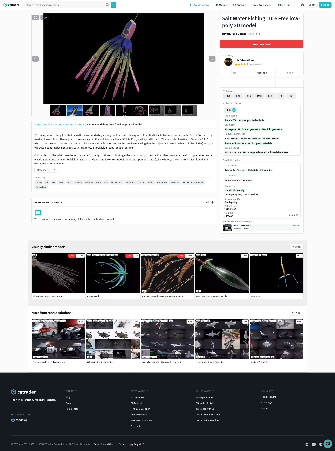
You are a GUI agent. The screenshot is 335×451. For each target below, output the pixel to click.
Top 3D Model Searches (208, 414)
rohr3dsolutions (244, 60)
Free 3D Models (139, 414)
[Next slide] (212, 59)
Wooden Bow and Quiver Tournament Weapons (163, 296)
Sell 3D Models (203, 391)
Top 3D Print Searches (207, 420)
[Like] (234, 83)
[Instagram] (321, 444)
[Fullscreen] (35, 17)
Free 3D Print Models (141, 420)
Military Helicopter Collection (100, 362)
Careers (69, 403)
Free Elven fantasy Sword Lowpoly (211, 296)
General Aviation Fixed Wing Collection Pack (161, 362)
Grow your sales (204, 397)
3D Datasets (137, 403)
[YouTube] (314, 444)
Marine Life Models (259, 362)
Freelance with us (205, 408)
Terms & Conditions (104, 444)
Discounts (136, 426)
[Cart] (302, 5)
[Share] (289, 83)
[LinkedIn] (307, 444)
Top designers (268, 396)
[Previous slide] (35, 59)
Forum (264, 408)
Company (70, 391)
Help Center (72, 408)
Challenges (267, 402)
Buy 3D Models (138, 391)
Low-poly (230, 170)
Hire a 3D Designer (140, 408)
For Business (137, 397)
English (136, 444)
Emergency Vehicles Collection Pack (49, 362)
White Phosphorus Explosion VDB (47, 296)
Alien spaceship (94, 296)
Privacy (122, 444)
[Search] (113, 5)
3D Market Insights (205, 403)
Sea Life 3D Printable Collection (210, 362)
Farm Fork (255, 296)
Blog (68, 397)
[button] (107, 5)
